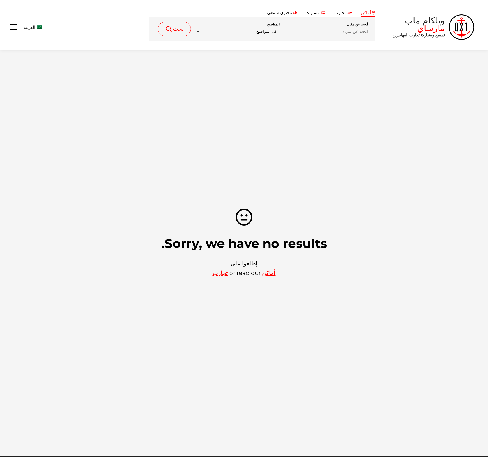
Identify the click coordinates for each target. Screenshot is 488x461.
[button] (27, 27)
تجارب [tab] (340, 12)
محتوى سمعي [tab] (279, 12)
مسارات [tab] (312, 12)
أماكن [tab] (366, 12)
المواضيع (273, 24)
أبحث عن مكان (357, 24)
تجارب (220, 273)
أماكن (269, 273)
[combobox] (236, 31)
